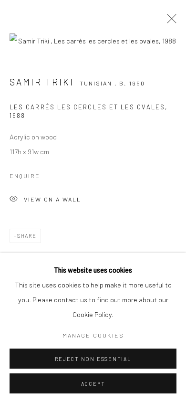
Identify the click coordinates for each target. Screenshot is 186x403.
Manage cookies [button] (93, 335)
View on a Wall (52, 199)
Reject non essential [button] (93, 359)
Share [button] (27, 236)
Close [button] (169, 21)
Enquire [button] (25, 176)
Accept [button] (93, 384)
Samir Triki (43, 81)
